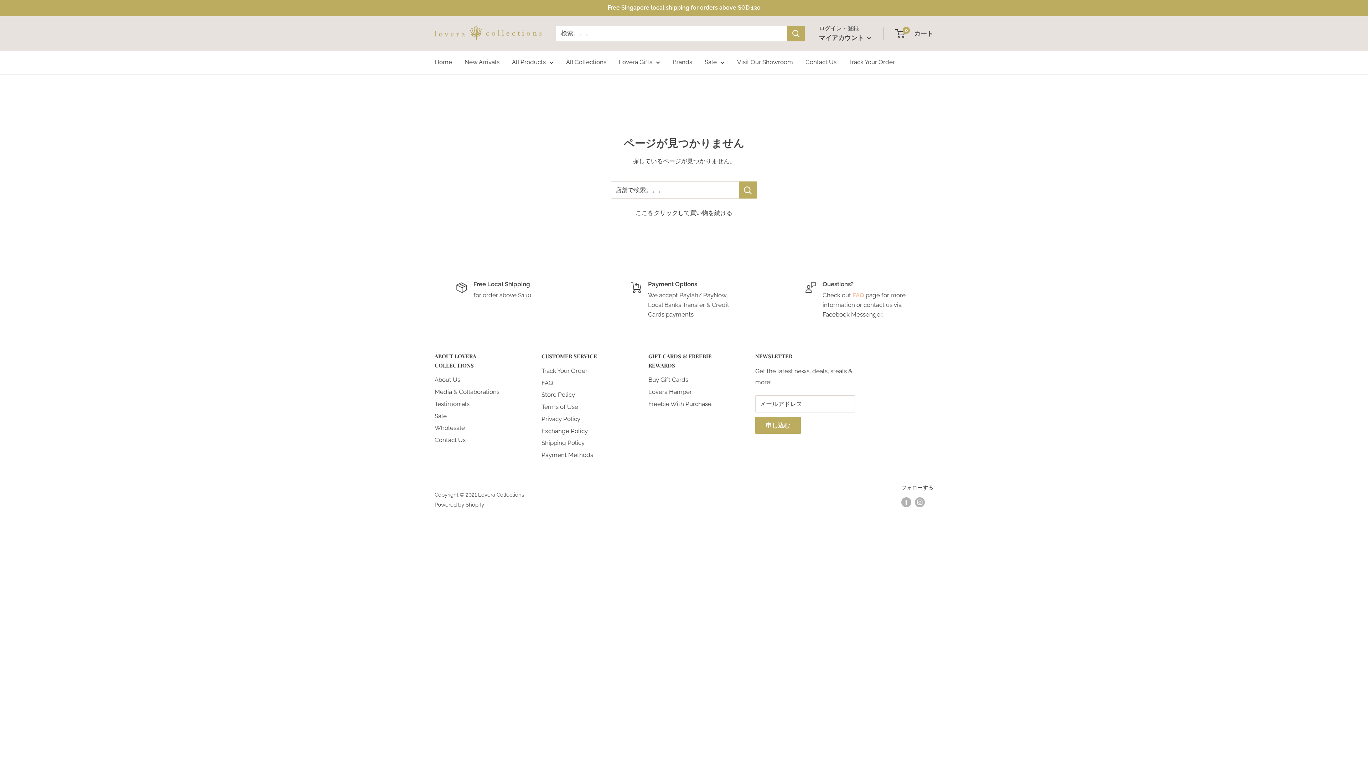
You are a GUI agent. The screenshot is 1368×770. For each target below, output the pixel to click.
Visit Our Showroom (765, 62)
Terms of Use (560, 406)
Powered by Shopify (459, 505)
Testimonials (452, 403)
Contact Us (820, 62)
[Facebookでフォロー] (906, 502)
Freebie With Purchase (679, 403)
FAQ (547, 382)
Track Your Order (872, 62)
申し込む (778, 425)
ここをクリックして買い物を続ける (684, 212)
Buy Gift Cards (668, 379)
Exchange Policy (565, 431)
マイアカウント (842, 37)
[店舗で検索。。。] (748, 190)
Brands (682, 62)
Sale (711, 62)
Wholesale (450, 427)
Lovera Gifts (635, 62)
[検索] (796, 33)
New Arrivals (482, 62)
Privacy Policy (561, 418)
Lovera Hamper (670, 391)
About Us (447, 379)
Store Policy (558, 394)
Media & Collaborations (467, 391)
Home (443, 62)
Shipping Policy (563, 442)
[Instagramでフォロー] (920, 502)
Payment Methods (567, 454)
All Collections (586, 62)
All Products (529, 62)
